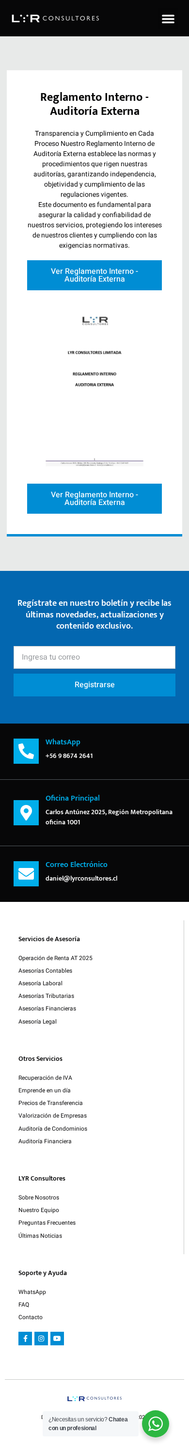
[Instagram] (41, 1338)
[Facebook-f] (25, 1338)
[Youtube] (57, 1338)
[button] (168, 18)
